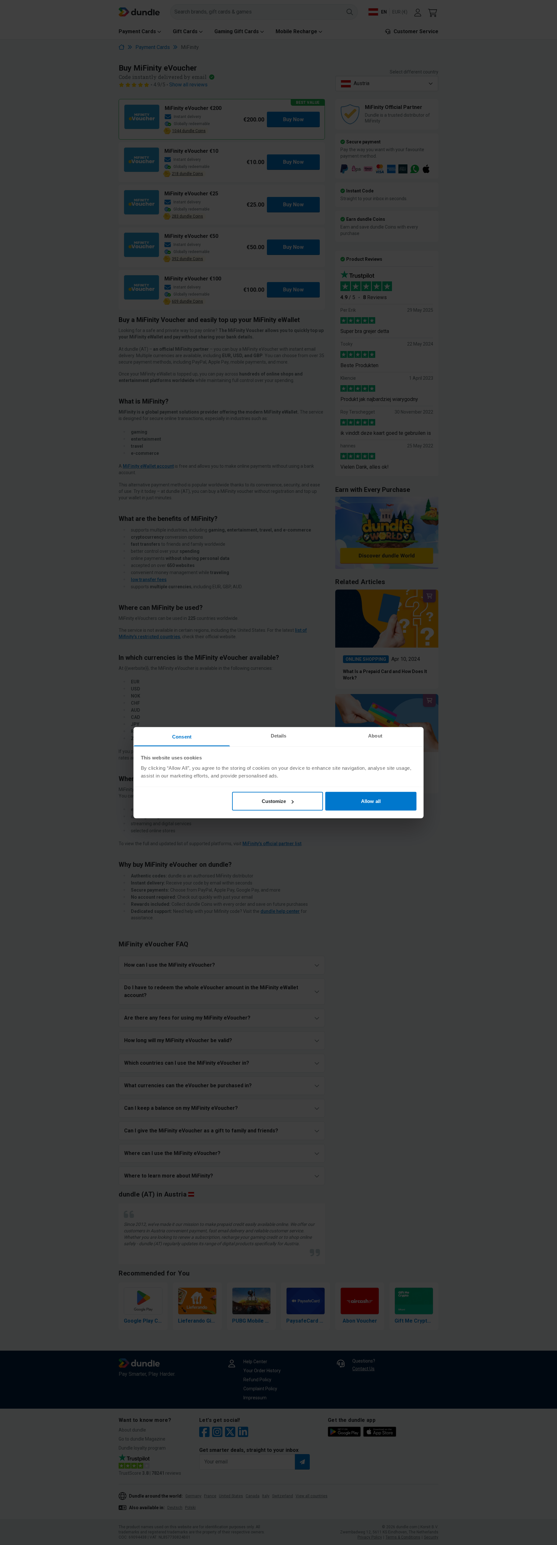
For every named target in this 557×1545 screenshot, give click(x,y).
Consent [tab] (181, 736)
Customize (274, 801)
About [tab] (375, 735)
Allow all (371, 801)
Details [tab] (279, 735)
